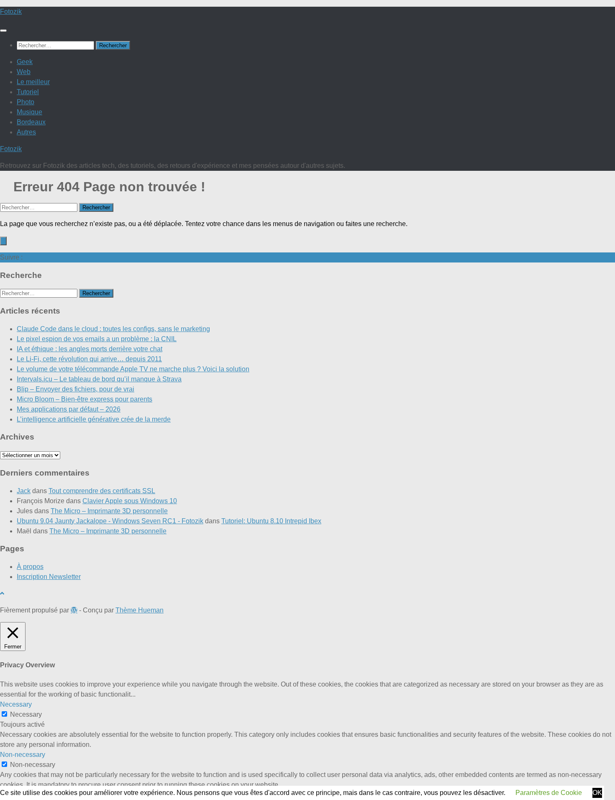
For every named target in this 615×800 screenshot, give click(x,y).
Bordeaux (31, 122)
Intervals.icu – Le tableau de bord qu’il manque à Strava (99, 379)
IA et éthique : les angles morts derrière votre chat (89, 348)
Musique (29, 112)
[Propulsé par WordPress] (74, 610)
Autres (26, 132)
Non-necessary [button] (22, 754)
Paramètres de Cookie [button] (548, 792)
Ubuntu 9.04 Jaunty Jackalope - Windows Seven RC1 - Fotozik (110, 521)
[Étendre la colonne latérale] (3, 241)
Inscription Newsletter (49, 576)
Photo (25, 101)
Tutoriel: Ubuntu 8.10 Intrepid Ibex (271, 521)
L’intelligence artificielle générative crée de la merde (94, 419)
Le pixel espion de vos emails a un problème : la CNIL (97, 338)
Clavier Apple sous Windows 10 (129, 500)
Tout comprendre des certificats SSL (102, 490)
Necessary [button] (16, 704)
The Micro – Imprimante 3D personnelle (109, 510)
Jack (24, 490)
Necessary (26, 714)
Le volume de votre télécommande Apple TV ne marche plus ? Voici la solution (133, 369)
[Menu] (3, 30)
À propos (30, 566)
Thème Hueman (139, 610)
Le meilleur (33, 81)
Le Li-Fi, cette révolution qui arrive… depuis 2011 (89, 359)
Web (24, 71)
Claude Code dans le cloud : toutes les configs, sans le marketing (113, 328)
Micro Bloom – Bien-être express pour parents (84, 399)
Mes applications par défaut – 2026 (68, 409)
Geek (25, 61)
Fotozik (11, 11)
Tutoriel (28, 91)
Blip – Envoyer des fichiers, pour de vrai (75, 389)
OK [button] (597, 792)
